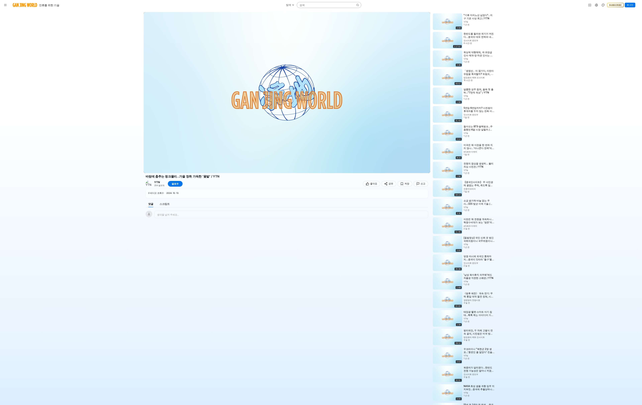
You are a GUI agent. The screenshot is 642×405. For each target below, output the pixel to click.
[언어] (596, 5)
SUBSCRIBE (615, 5)
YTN (157, 182)
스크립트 (165, 204)
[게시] (590, 5)
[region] (287, 92)
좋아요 (373, 183)
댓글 (150, 204)
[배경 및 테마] (603, 5)
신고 (423, 183)
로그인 (630, 5)
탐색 (288, 5)
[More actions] (497, 15)
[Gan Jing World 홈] (25, 5)
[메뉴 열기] (5, 5)
